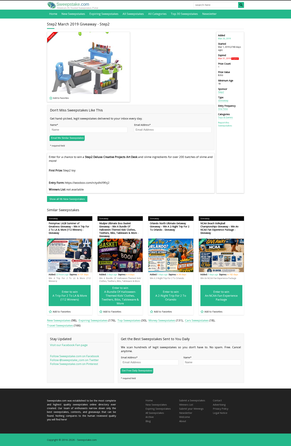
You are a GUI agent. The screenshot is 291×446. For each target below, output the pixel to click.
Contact (217, 400)
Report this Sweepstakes (225, 124)
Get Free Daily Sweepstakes (137, 370)
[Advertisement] (174, 67)
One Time (223, 108)
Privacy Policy (220, 408)
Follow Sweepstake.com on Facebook (74, 356)
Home (53, 14)
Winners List (186, 404)
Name (53, 124)
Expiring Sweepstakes (103, 14)
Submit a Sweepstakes (192, 400)
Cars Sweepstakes (197, 320)
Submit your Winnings (191, 408)
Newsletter (209, 14)
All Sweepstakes (133, 14)
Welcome (184, 417)
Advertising (219, 404)
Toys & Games (225, 117)
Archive (150, 417)
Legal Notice (220, 412)
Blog (148, 421)
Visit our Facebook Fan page (69, 345)
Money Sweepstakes (162, 320)
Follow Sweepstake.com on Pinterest (74, 364)
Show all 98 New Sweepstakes (67, 199)
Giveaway (223, 100)
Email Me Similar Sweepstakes (67, 138)
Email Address (141, 124)
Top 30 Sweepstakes (184, 14)
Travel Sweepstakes (60, 325)
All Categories (157, 14)
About (182, 421)
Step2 (221, 92)
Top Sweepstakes (128, 320)
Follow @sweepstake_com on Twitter (74, 360)
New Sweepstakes (73, 14)
